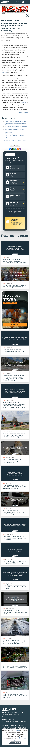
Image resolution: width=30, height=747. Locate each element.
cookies (16, 725)
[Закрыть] (27, 15)
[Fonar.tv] (5, 2)
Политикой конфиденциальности (16, 739)
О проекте (5, 714)
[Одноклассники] (18, 149)
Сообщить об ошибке (17, 712)
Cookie (17, 730)
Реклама (11, 717)
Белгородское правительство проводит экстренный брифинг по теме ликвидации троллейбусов (15, 131)
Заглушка (16, 714)
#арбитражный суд (16, 141)
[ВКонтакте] (10, 149)
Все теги (7, 712)
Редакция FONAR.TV (23, 112)
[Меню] (28, 2)
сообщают (4, 72)
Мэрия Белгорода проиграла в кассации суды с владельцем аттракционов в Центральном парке (16, 123)
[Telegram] (16, 149)
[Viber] (20, 149)
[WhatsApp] (14, 149)
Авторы (10, 714)
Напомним (23, 102)
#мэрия (25, 141)
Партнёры (5, 717)
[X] (12, 149)
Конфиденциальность (8, 719)
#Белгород (7, 141)
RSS (3, 712)
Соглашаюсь (15, 743)
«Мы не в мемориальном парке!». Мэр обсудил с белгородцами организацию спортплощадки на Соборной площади (14, 135)
